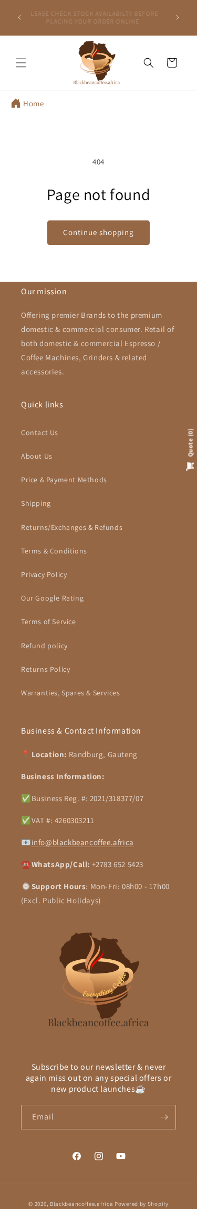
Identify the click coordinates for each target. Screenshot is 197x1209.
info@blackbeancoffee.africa (83, 842)
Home (33, 103)
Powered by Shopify (142, 1203)
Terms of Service (48, 621)
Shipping (36, 503)
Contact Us (39, 432)
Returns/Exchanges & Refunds (71, 527)
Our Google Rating (52, 598)
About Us (37, 456)
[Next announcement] (177, 17)
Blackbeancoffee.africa (81, 1203)
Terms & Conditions (54, 551)
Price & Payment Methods (64, 479)
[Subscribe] (163, 1117)
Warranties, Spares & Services (70, 692)
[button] (21, 62)
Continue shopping (98, 232)
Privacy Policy (44, 574)
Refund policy (44, 645)
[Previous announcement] (19, 17)
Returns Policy (45, 669)
